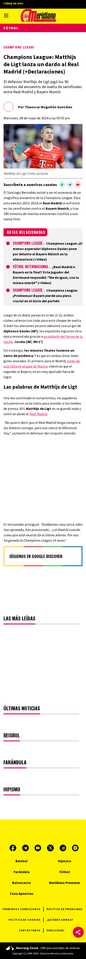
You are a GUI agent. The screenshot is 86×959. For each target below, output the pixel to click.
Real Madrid (38, 414)
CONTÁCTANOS (29, 930)
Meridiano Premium (64, 882)
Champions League (19, 47)
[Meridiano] (38, 15)
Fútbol (11, 28)
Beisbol (21, 861)
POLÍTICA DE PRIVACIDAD (64, 909)
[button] (78, 932)
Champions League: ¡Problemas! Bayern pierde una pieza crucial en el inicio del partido (45, 295)
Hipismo (64, 861)
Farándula (22, 872)
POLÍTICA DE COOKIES (24, 919)
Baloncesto (21, 882)
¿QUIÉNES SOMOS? (60, 919)
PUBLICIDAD (55, 930)
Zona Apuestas (22, 893)
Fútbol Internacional (31, 266)
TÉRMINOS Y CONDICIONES (21, 909)
